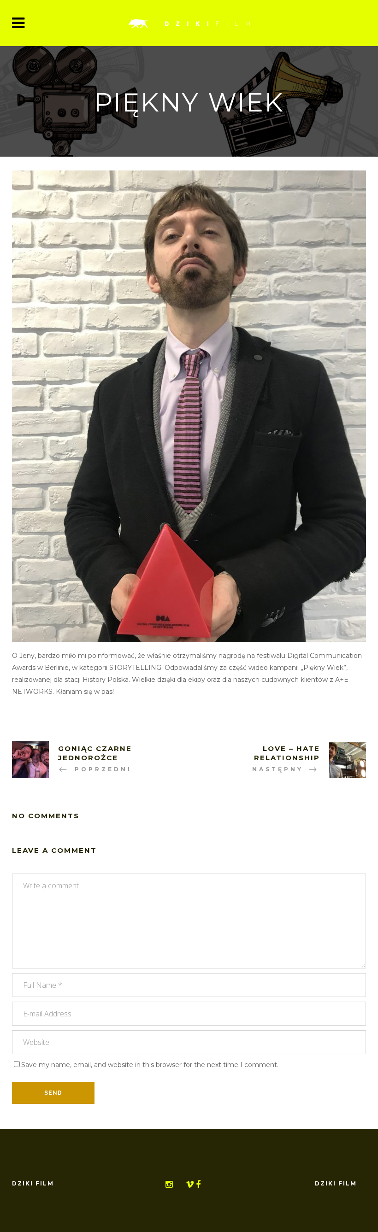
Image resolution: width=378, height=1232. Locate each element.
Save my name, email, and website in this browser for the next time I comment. (149, 1065)
